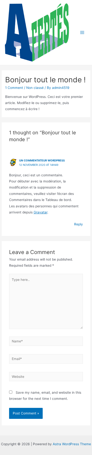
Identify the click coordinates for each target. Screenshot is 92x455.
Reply (78, 224)
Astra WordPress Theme (72, 444)
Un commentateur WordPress (42, 160)
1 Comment (14, 88)
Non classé (35, 88)
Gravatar (40, 212)
